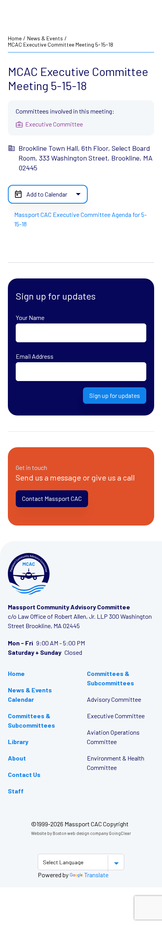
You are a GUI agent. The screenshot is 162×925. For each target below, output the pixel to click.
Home (15, 38)
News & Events (45, 38)
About (17, 758)
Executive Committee (116, 715)
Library (18, 741)
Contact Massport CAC (52, 498)
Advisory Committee (114, 699)
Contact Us (24, 774)
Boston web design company (80, 833)
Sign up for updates (114, 395)
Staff (16, 791)
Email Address (34, 356)
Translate (96, 874)
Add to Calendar (46, 194)
